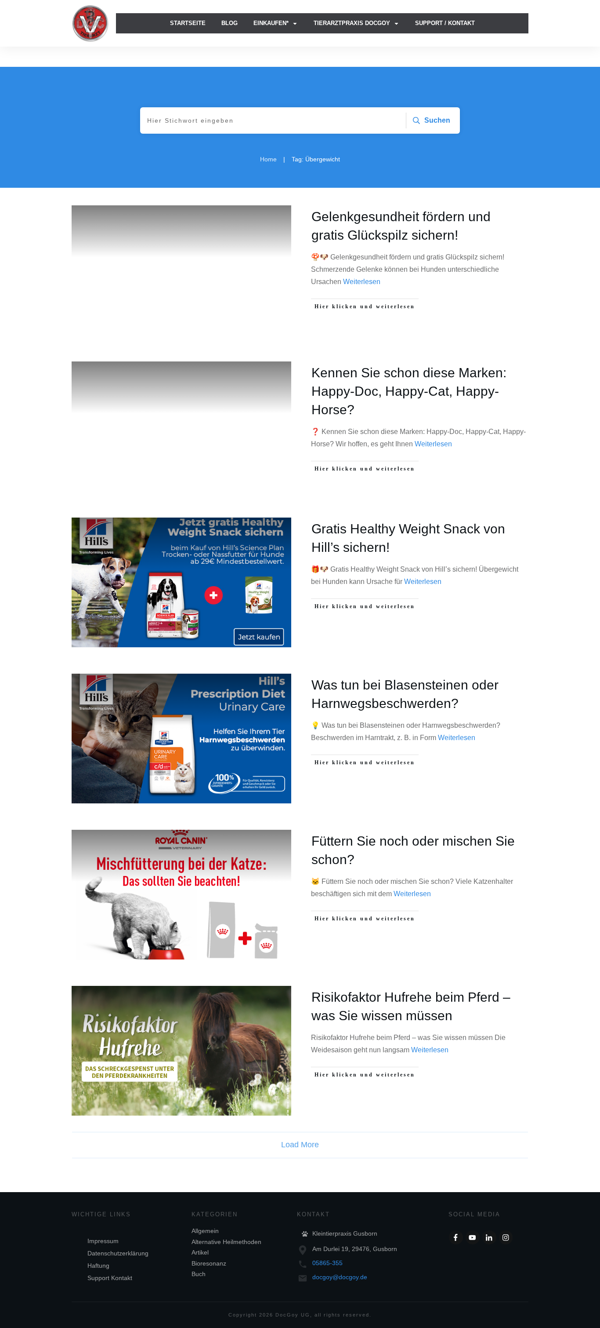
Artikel (200, 1252)
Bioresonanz (209, 1263)
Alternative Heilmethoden (226, 1241)
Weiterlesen (361, 281)
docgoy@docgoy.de (339, 1277)
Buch (199, 1273)
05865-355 (327, 1262)
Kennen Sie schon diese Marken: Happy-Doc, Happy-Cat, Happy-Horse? (408, 391)
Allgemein (205, 1230)
